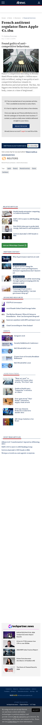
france (34, 168)
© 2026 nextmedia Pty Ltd (25, 695)
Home (4, 18)
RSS (37, 691)
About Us (15, 689)
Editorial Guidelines (25, 689)
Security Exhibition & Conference (26, 343)
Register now (21, 126)
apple (9, 168)
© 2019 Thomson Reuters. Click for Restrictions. (15, 162)
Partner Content (12, 252)
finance (15, 168)
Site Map (32, 691)
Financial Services (29, 18)
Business (18, 18)
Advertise (13, 691)
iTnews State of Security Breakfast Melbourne (26, 358)
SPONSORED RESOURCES (13, 297)
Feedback (6, 691)
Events (7, 331)
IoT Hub (32, 704)
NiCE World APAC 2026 (22, 349)
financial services (25, 168)
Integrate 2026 (19, 336)
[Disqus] (21, 484)
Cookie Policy (12, 722)
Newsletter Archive (23, 691)
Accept (36, 710)
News (10, 18)
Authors (34, 689)
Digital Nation (24, 704)
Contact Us (9, 689)
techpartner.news (12, 704)
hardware (5, 172)
